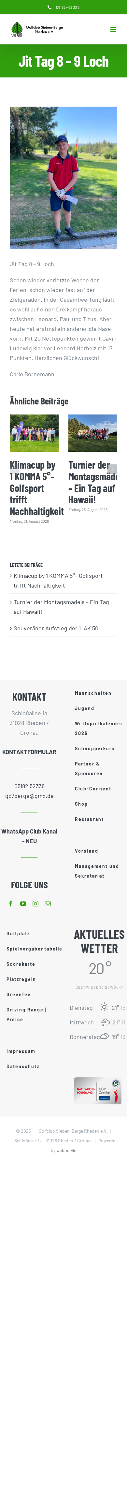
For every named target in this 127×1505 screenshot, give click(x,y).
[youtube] (23, 903)
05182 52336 (29, 785)
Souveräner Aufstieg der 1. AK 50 (56, 628)
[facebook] (11, 903)
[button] (15, 469)
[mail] (48, 903)
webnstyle (66, 1150)
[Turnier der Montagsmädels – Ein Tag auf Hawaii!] (92, 433)
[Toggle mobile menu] (113, 29)
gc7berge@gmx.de (29, 795)
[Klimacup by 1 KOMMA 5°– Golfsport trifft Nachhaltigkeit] (34, 433)
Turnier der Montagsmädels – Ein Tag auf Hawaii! (97, 481)
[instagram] (35, 903)
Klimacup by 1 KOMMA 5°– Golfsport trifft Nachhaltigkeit (37, 487)
